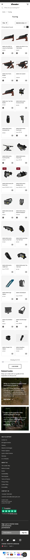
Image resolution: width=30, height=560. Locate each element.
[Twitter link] (8, 540)
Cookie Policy (5, 484)
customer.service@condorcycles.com (11, 496)
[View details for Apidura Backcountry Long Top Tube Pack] (8, 234)
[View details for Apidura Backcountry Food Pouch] (21, 125)
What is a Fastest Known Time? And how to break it (15, 384)
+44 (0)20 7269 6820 (7, 494)
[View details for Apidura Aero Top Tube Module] (8, 97)
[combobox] (16, 7)
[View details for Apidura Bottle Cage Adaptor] (8, 288)
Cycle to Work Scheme (7, 453)
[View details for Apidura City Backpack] (21, 288)
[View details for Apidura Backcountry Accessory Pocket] (21, 97)
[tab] (15, 1)
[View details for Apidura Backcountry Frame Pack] (21, 152)
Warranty (4, 456)
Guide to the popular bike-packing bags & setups (13, 413)
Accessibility (4, 487)
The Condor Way (6, 465)
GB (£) (5, 546)
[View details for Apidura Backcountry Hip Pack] (8, 207)
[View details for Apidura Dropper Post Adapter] (8, 343)
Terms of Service (6, 479)
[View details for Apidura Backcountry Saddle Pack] (8, 261)
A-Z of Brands (5, 458)
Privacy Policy (5, 481)
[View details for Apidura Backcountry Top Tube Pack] (21, 261)
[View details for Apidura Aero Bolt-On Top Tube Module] (21, 42)
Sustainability (5, 473)
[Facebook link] (2, 540)
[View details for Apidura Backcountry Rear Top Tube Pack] (21, 234)
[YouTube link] (14, 540)
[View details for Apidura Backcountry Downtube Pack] (8, 125)
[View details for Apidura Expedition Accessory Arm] (21, 343)
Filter (4, 23)
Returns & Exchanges (7, 448)
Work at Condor (5, 468)
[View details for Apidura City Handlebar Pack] (8, 316)
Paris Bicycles (5, 476)
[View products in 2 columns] (27, 27)
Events (3, 471)
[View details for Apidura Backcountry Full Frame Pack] (8, 180)
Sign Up (24, 532)
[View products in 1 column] (25, 27)
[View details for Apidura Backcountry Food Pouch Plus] (8, 152)
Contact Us (4, 440)
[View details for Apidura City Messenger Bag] (21, 316)
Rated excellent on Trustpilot (16, 1)
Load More (15, 366)
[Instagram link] (20, 540)
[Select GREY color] (3, 53)
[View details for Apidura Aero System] (21, 70)
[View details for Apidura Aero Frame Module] (8, 70)
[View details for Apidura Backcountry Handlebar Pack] (21, 180)
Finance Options (6, 450)
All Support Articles (6, 442)
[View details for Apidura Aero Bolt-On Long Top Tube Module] (8, 42)
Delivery (4, 445)
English (10, 546)
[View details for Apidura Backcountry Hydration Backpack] (21, 207)
